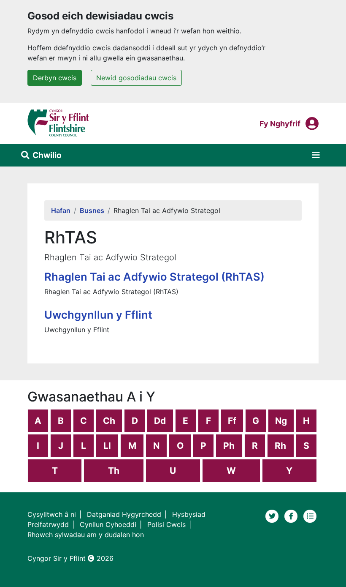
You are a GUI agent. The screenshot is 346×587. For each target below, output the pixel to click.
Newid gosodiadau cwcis (136, 78)
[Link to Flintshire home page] (58, 122)
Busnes (92, 210)
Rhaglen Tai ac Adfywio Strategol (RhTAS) (154, 276)
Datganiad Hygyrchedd (124, 514)
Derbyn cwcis (54, 78)
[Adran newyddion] (310, 515)
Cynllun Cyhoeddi (108, 524)
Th (113, 470)
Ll (107, 445)
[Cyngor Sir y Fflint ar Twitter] (273, 515)
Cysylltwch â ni (51, 514)
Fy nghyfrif (280, 123)
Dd (160, 420)
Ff (232, 420)
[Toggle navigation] (316, 155)
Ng (281, 420)
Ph (229, 445)
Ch (109, 420)
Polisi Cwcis (166, 524)
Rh (280, 445)
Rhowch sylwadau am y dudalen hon (85, 534)
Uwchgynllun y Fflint (98, 314)
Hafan (60, 210)
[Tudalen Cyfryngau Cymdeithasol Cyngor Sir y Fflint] (292, 515)
